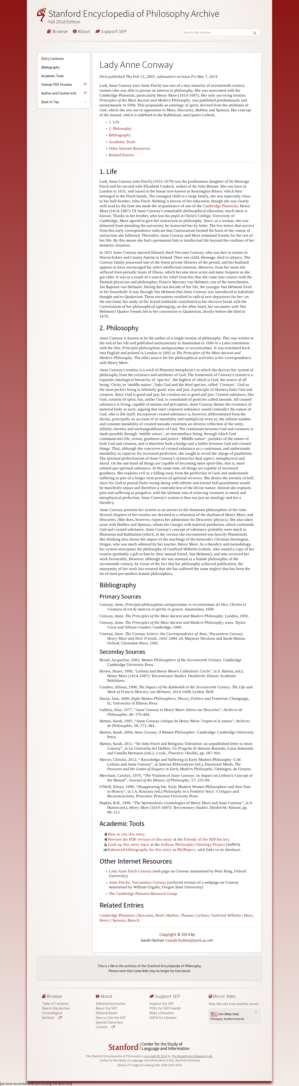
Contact (102, 1027)
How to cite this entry (126, 834)
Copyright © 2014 (174, 934)
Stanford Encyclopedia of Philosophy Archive (133, 16)
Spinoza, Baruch (125, 920)
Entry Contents (52, 58)
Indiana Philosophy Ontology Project (193, 844)
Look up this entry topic (129, 844)
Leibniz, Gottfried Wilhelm (218, 915)
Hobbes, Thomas (180, 915)
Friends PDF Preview (56, 84)
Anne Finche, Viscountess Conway (137, 882)
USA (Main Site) (227, 1016)
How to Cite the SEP (111, 1017)
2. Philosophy (120, 128)
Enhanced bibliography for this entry (140, 849)
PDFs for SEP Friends (165, 1008)
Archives (48, 1017)
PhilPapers (186, 849)
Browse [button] (59, 31)
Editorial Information (111, 1003)
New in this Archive (56, 1008)
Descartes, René (150, 915)
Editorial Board (106, 1013)
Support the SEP (162, 1003)
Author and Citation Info (59, 93)
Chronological (52, 1013)
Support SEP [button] (113, 31)
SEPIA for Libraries (163, 1017)
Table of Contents (55, 1003)
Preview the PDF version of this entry (140, 839)
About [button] (83, 31)
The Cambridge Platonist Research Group (143, 893)
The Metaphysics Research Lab (192, 1056)
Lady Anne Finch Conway (130, 871)
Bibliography (50, 67)
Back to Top (50, 102)
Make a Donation (162, 1013)
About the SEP (106, 1008)
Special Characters (109, 1022)
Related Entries (121, 155)
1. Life (114, 122)
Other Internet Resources (129, 148)
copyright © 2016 (155, 1056)
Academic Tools (52, 76)
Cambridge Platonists (220, 206)
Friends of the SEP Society (206, 839)
